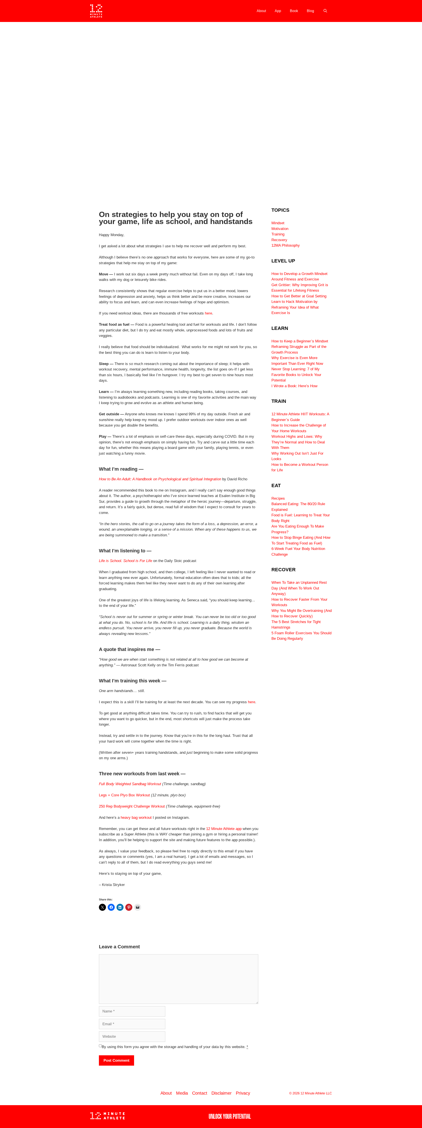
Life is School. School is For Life (125, 561)
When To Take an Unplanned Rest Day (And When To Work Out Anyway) (299, 588)
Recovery (279, 240)
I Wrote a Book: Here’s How (294, 386)
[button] (4, 109)
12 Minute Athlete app (224, 829)
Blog (310, 11)
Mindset (277, 223)
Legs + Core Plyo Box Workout (124, 795)
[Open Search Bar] (325, 11)
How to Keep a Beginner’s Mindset (299, 341)
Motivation (279, 229)
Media (182, 1093)
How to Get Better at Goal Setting (298, 296)
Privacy (243, 1093)
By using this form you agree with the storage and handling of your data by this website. (175, 1047)
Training (277, 234)
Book (294, 11)
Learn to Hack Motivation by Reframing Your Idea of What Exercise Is (295, 307)
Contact (199, 1093)
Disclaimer (221, 1093)
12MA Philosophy (285, 245)
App (278, 11)
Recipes (278, 498)
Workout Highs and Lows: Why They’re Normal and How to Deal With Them (298, 442)
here (208, 313)
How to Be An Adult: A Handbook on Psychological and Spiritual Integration (160, 479)
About (261, 11)
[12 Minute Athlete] (96, 11)
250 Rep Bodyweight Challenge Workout (132, 806)
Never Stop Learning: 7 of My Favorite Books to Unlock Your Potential (296, 374)
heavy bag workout (136, 817)
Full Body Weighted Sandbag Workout (130, 784)
